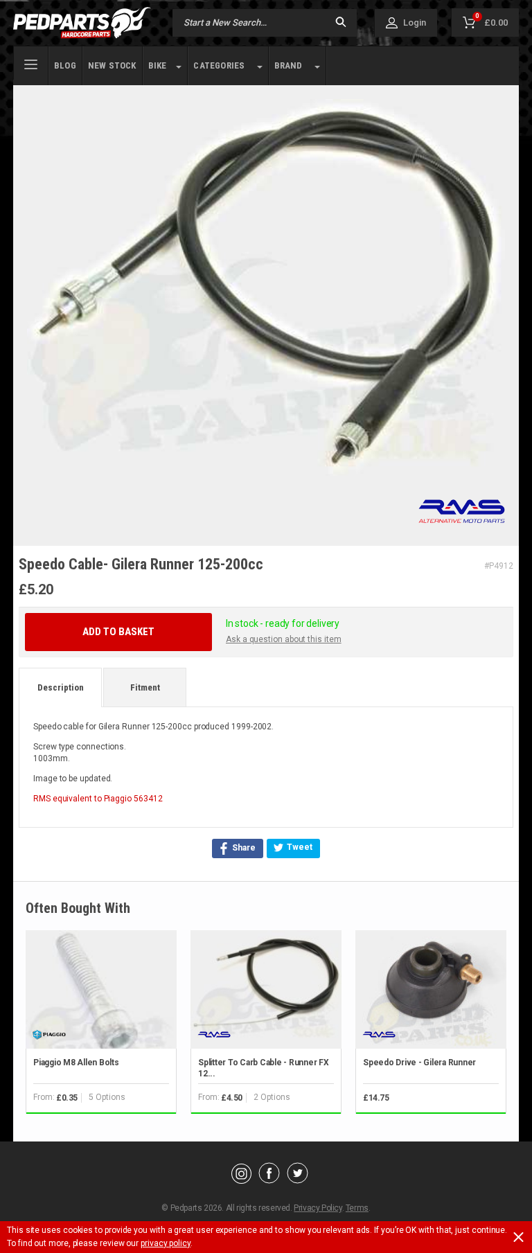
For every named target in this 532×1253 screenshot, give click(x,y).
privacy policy (165, 1243)
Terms (357, 1208)
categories (219, 65)
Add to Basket (118, 631)
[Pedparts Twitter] (297, 1180)
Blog (65, 65)
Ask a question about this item (284, 639)
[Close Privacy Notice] (518, 1237)
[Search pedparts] (340, 23)
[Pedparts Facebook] (269, 1180)
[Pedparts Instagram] (241, 1180)
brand (288, 65)
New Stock (112, 65)
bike (157, 65)
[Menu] (31, 63)
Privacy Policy (318, 1208)
